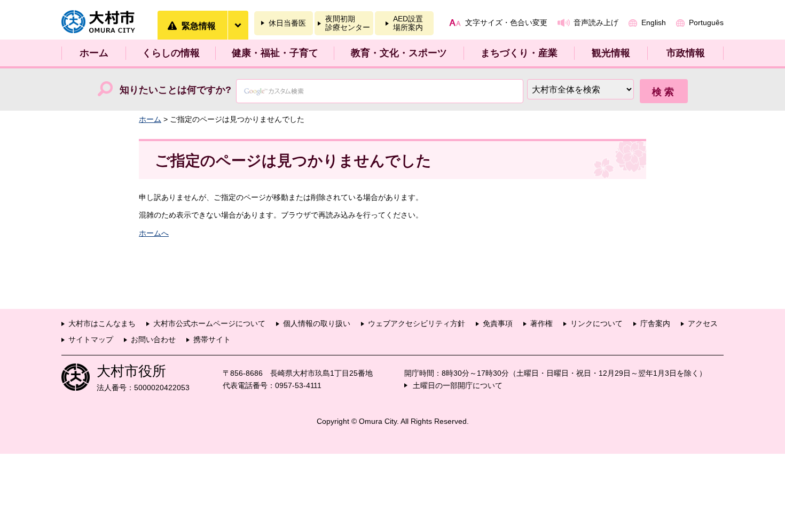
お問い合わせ (153, 339)
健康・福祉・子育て (275, 53)
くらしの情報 (171, 53)
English (653, 22)
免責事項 (498, 323)
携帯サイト (212, 339)
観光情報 (611, 53)
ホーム (94, 53)
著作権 (541, 323)
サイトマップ (90, 339)
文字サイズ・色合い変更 (506, 22)
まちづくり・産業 (519, 53)
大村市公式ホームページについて (209, 323)
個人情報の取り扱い (316, 323)
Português (706, 22)
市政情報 (685, 53)
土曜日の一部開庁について (458, 385)
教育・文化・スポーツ (399, 53)
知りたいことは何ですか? (175, 89)
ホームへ (154, 233)
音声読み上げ (596, 22)
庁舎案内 (655, 323)
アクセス (703, 323)
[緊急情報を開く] (237, 25)
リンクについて (596, 323)
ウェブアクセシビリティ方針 (416, 323)
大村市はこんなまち (102, 323)
